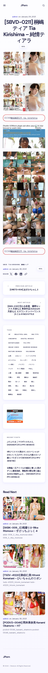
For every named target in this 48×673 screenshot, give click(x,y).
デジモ (34, 360)
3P (9, 334)
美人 (17, 386)
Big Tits (35, 334)
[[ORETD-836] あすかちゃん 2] (24, 288)
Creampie (12, 338)
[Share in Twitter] (11, 274)
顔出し (33, 390)
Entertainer (13, 343)
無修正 (35, 377)
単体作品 (36, 373)
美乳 (9, 386)
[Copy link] (25, 274)
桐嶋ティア (25, 264)
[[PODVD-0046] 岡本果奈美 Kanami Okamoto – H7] (24, 603)
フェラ (10, 369)
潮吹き (26, 377)
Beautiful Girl (21, 334)
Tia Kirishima (14, 264)
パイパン (32, 364)
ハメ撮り (11, 364)
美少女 (32, 386)
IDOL (23, 46)
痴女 (25, 381)
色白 (17, 390)
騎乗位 (10, 394)
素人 (32, 381)
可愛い (10, 377)
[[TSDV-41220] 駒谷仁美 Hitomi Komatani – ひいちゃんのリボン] (24, 556)
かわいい (18, 356)
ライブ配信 (20, 369)
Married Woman (30, 347)
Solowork (30, 351)
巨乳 (18, 377)
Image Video (13, 347)
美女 (24, 386)
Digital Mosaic (27, 338)
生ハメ (18, 381)
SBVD (5, 264)
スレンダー (24, 360)
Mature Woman (15, 351)
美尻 (9, 390)
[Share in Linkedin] (20, 274)
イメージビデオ (31, 356)
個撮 (27, 373)
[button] (4, 5)
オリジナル (12, 360)
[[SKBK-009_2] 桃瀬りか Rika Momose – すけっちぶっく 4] (24, 508)
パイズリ (21, 364)
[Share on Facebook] (16, 274)
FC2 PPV (27, 343)
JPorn (24, 5)
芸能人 (25, 390)
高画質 (19, 394)
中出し (31, 369)
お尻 (9, 356)
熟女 (9, 381)
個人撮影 (18, 373)
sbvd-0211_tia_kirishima (24, 117)
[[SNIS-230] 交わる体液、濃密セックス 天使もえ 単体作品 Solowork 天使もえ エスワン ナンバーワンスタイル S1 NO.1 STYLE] (24, 308)
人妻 (9, 373)
